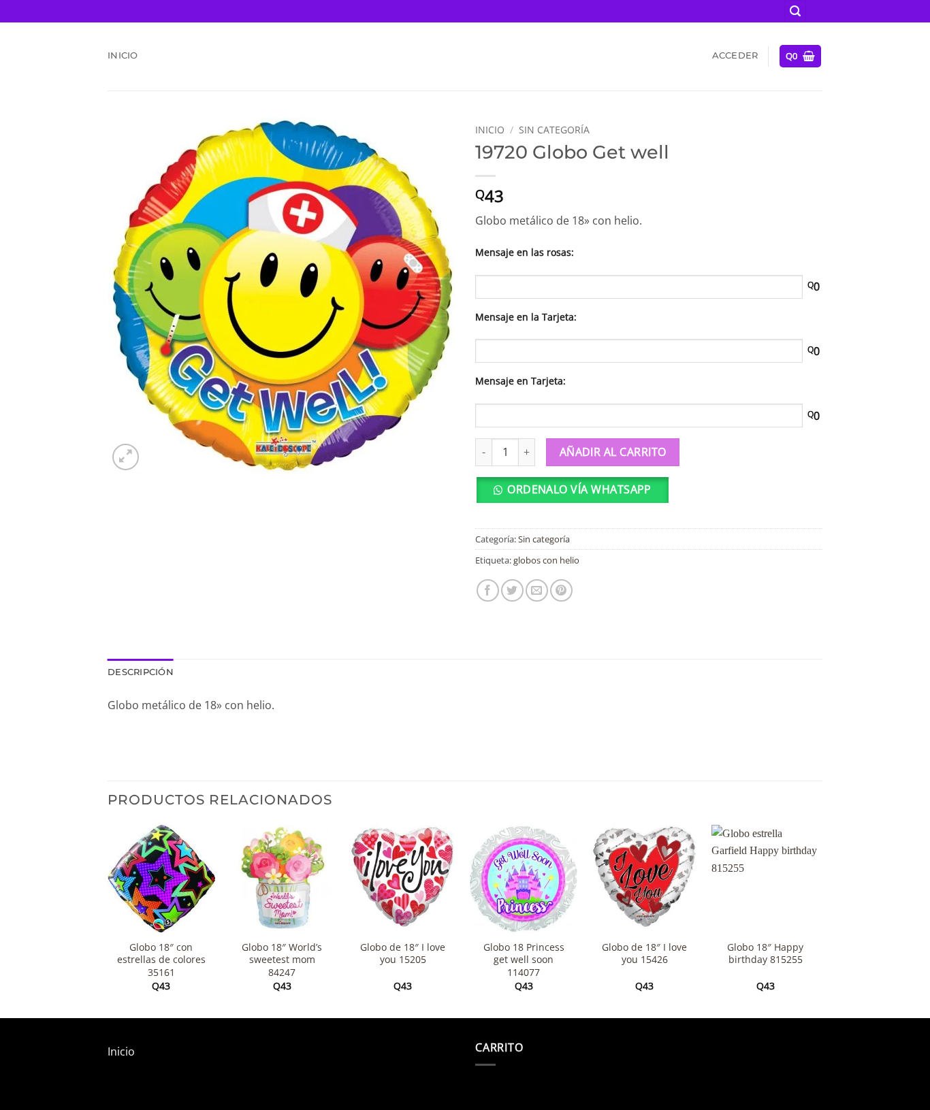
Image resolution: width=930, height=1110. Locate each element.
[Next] (818, 920)
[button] (795, 11)
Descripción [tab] (141, 672)
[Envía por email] (537, 590)
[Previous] (108, 920)
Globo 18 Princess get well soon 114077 (523, 960)
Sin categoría (554, 129)
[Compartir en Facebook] (488, 590)
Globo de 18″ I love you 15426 (644, 953)
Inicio (123, 55)
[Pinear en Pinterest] (561, 590)
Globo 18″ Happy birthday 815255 (765, 953)
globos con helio (546, 560)
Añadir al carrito (613, 451)
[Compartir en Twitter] (512, 590)
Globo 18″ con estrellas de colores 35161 (161, 960)
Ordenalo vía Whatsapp (579, 489)
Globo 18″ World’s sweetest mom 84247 (282, 960)
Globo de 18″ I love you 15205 (402, 953)
